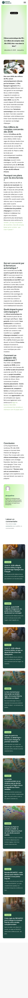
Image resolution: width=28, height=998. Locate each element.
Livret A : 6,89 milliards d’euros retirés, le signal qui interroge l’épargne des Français (13, 568)
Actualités (7, 562)
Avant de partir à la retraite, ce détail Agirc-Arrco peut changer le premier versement (13, 739)
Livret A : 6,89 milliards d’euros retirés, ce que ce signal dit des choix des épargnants (13, 651)
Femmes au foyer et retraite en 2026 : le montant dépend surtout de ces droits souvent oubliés (13, 831)
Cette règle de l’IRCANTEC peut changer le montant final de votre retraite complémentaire (13, 921)
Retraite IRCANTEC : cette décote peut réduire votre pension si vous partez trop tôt (13, 875)
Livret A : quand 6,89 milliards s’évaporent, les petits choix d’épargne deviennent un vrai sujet (13, 610)
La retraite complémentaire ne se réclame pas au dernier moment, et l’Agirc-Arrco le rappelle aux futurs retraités (13, 784)
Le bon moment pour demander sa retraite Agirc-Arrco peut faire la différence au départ (13, 695)
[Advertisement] (14, 24)
